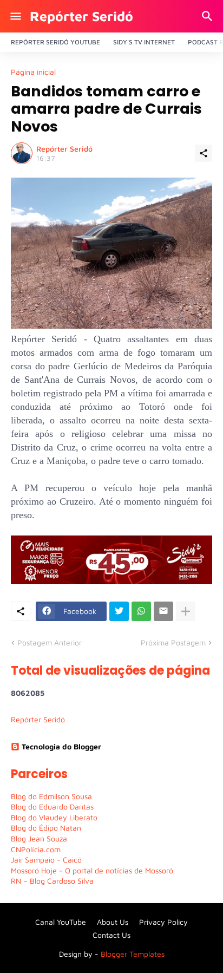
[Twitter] (119, 611)
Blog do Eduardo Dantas (52, 806)
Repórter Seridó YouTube (55, 42)
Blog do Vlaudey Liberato (54, 817)
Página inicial (33, 72)
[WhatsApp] (141, 611)
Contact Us (111, 934)
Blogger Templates (133, 953)
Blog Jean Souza (39, 838)
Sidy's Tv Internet (144, 42)
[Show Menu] (15, 16)
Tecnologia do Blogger (61, 746)
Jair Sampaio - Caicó (46, 859)
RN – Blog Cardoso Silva (52, 880)
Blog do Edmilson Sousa (51, 796)
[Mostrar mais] (185, 611)
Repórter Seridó (81, 16)
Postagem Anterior (49, 642)
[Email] (163, 611)
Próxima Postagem (173, 642)
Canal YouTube (60, 921)
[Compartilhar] (203, 153)
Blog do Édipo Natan (46, 827)
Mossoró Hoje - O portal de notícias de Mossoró (92, 870)
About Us (112, 921)
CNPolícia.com (36, 849)
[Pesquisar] (208, 16)
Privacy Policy (163, 921)
